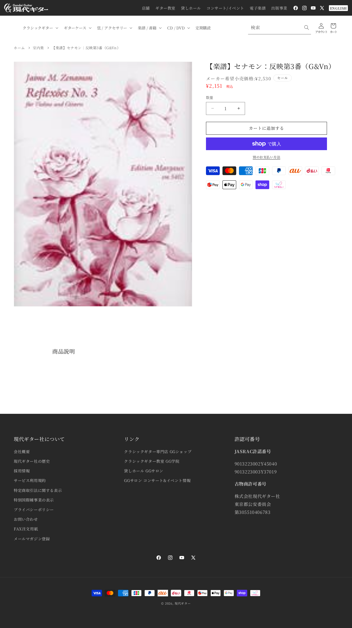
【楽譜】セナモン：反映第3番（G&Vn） (86, 47)
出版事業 (279, 8)
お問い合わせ (26, 519)
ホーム (19, 47)
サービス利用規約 (30, 480)
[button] (40, 28)
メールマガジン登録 (32, 538)
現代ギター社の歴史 (32, 461)
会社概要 (22, 451)
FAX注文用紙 (26, 528)
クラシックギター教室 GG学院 (151, 461)
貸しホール (191, 8)
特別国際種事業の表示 (34, 500)
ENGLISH (338, 8)
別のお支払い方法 (266, 157)
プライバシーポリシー (34, 509)
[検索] (306, 27)
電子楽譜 (258, 8)
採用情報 (22, 470)
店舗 (146, 8)
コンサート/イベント (225, 8)
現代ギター (183, 603)
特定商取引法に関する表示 (38, 490)
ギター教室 (165, 8)
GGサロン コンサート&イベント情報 (157, 480)
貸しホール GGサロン (143, 470)
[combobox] (279, 27)
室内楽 (38, 47)
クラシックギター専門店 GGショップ (157, 451)
